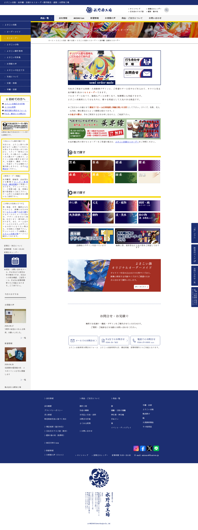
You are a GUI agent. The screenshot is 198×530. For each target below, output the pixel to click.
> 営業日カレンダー (154, 9)
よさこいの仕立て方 (16, 70)
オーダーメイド (14, 32)
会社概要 (48, 406)
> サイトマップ (134, 9)
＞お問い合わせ (86, 431)
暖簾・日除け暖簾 (118, 410)
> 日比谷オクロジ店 (136, 11)
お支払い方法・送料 (88, 415)
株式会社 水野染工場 (13, 387)
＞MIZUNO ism (51, 443)
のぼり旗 (22, 212)
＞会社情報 (48, 398)
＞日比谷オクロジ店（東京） (56, 431)
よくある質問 (9, 107)
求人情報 (48, 415)
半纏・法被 (12, 89)
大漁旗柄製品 (148, 422)
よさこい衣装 (11, 25)
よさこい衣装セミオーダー (87, 40)
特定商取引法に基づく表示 (55, 419)
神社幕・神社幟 (117, 415)
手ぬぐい (115, 419)
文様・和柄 (12, 83)
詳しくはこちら (140, 286)
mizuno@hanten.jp (150, 455)
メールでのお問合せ (85, 341)
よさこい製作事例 (14, 51)
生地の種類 (84, 410)
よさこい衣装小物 (10, 234)
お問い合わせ (155, 18)
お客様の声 (110, 18)
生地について (13, 77)
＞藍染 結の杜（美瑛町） (54, 435)
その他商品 (147, 427)
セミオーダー (13, 38)
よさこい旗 (11, 212)
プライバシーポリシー (53, 410)
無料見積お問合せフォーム (15, 110)
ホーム (50, 40)
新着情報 (94, 18)
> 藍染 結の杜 (152, 11)
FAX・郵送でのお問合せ (15, 114)
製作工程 (83, 406)
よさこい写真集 (14, 57)
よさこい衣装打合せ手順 (14, 104)
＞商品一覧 (115, 398)
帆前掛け (146, 414)
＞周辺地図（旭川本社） (54, 427)
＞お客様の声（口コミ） (54, 455)
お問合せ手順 (85, 419)
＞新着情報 (48, 450)
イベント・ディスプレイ (121, 428)
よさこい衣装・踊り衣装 (65, 40)
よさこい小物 (13, 45)
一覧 (24, 338)
